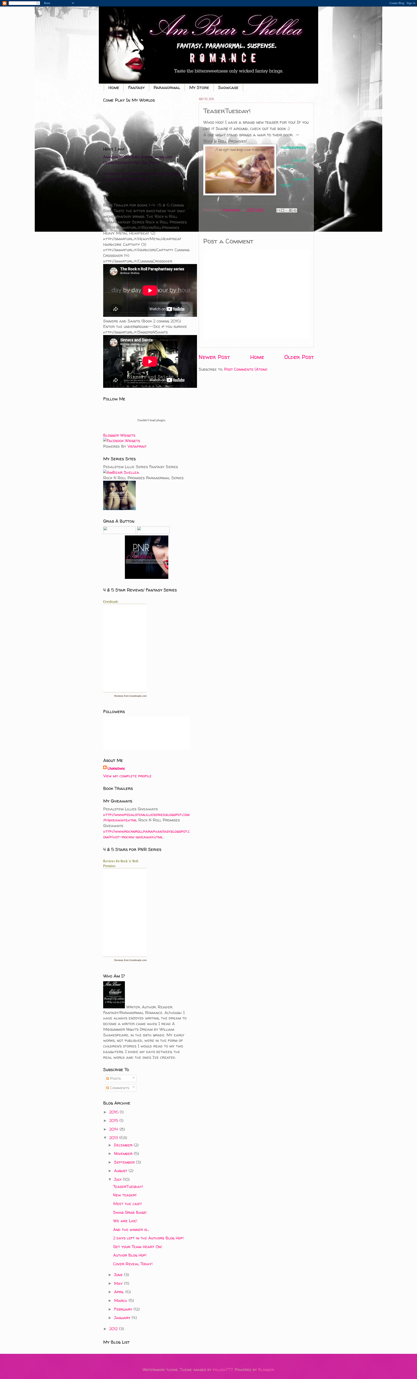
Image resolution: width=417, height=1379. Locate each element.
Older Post (299, 357)
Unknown (116, 768)
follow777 (223, 1369)
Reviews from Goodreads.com (130, 696)
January (123, 1317)
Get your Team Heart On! (137, 1246)
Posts (115, 1078)
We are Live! (125, 1221)
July (118, 1179)
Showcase (228, 87)
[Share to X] (287, 210)
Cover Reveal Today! (132, 1264)
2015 (114, 1120)
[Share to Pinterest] (295, 210)
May (119, 1283)
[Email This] (278, 210)
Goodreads (110, 601)
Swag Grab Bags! (129, 1212)
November (124, 1153)
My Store (199, 87)
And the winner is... (131, 1229)
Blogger (266, 1369)
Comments (119, 1087)
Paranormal (167, 87)
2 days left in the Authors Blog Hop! (148, 1238)
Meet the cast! (127, 1203)
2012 (114, 1328)
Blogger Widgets (119, 435)
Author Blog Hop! (129, 1255)
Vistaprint (137, 446)
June (119, 1274)
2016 (114, 1112)
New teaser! (124, 1195)
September (125, 1162)
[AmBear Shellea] (121, 472)
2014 (114, 1129)
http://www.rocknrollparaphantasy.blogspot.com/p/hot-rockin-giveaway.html (146, 834)
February (124, 1309)
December (124, 1145)
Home (113, 87)
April (119, 1292)
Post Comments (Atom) (245, 369)
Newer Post (214, 357)
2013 (114, 1137)
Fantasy (136, 87)
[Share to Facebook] (291, 210)
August (121, 1170)
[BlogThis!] (282, 210)
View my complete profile (127, 776)
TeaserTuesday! (128, 1186)
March (121, 1300)
